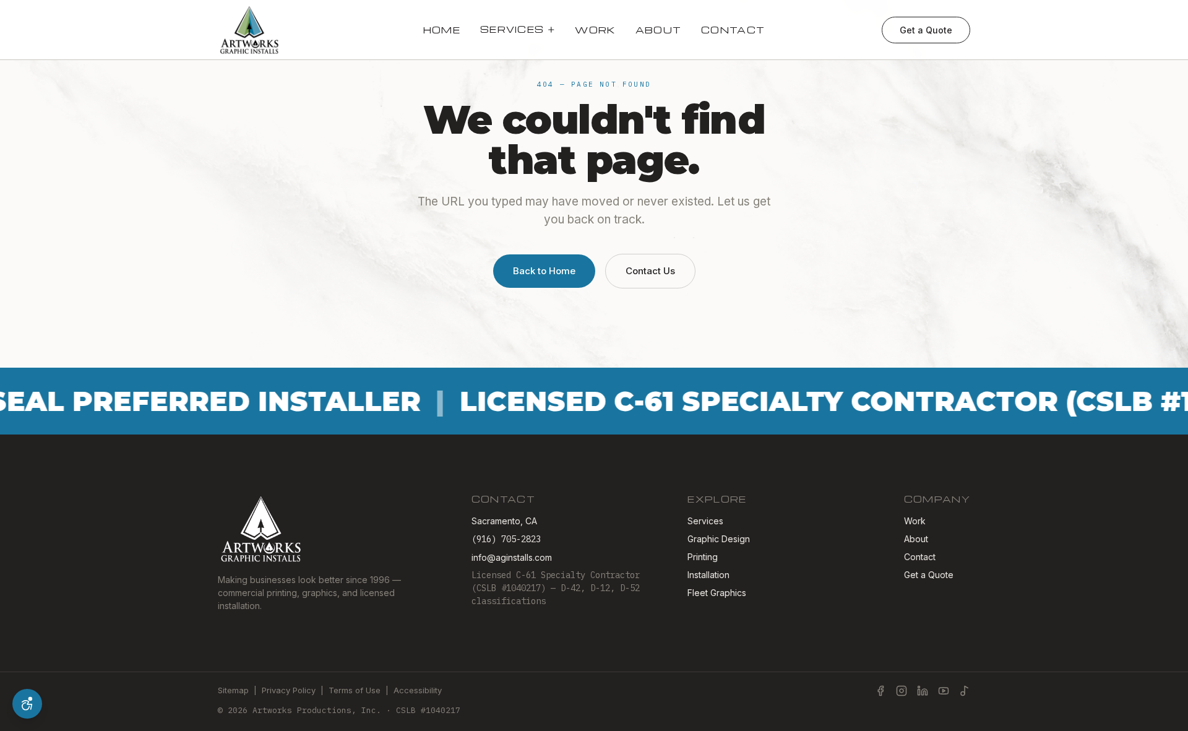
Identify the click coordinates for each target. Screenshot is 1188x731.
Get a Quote (926, 30)
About (658, 29)
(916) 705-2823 (506, 539)
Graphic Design (718, 539)
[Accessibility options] (27, 704)
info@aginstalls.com (511, 557)
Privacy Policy (289, 690)
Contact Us (650, 271)
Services (512, 29)
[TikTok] (964, 690)
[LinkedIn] (922, 690)
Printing (702, 556)
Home (441, 29)
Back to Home (544, 271)
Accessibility (418, 690)
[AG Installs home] (250, 29)
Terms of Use (355, 690)
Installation (708, 574)
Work (595, 29)
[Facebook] (880, 690)
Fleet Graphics (716, 592)
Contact (733, 29)
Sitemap (233, 690)
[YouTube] (943, 690)
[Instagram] (901, 690)
